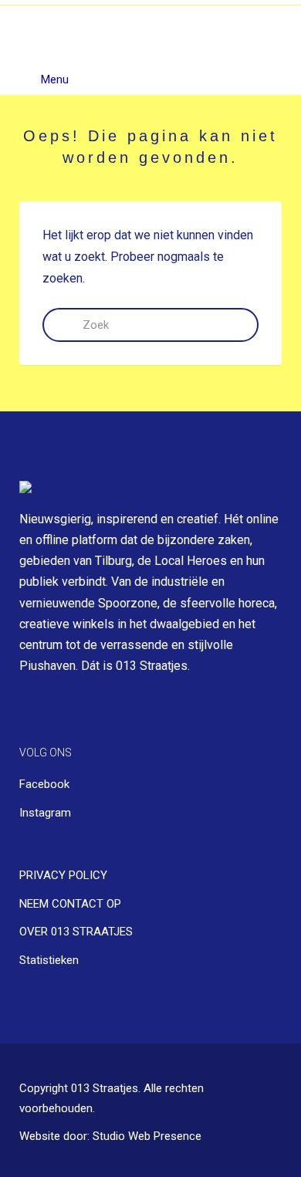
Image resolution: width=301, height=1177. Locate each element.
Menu (53, 79)
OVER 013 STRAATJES (76, 932)
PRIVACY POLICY (63, 875)
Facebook (44, 784)
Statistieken (49, 960)
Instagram (45, 813)
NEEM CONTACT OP (70, 904)
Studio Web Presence (147, 1136)
